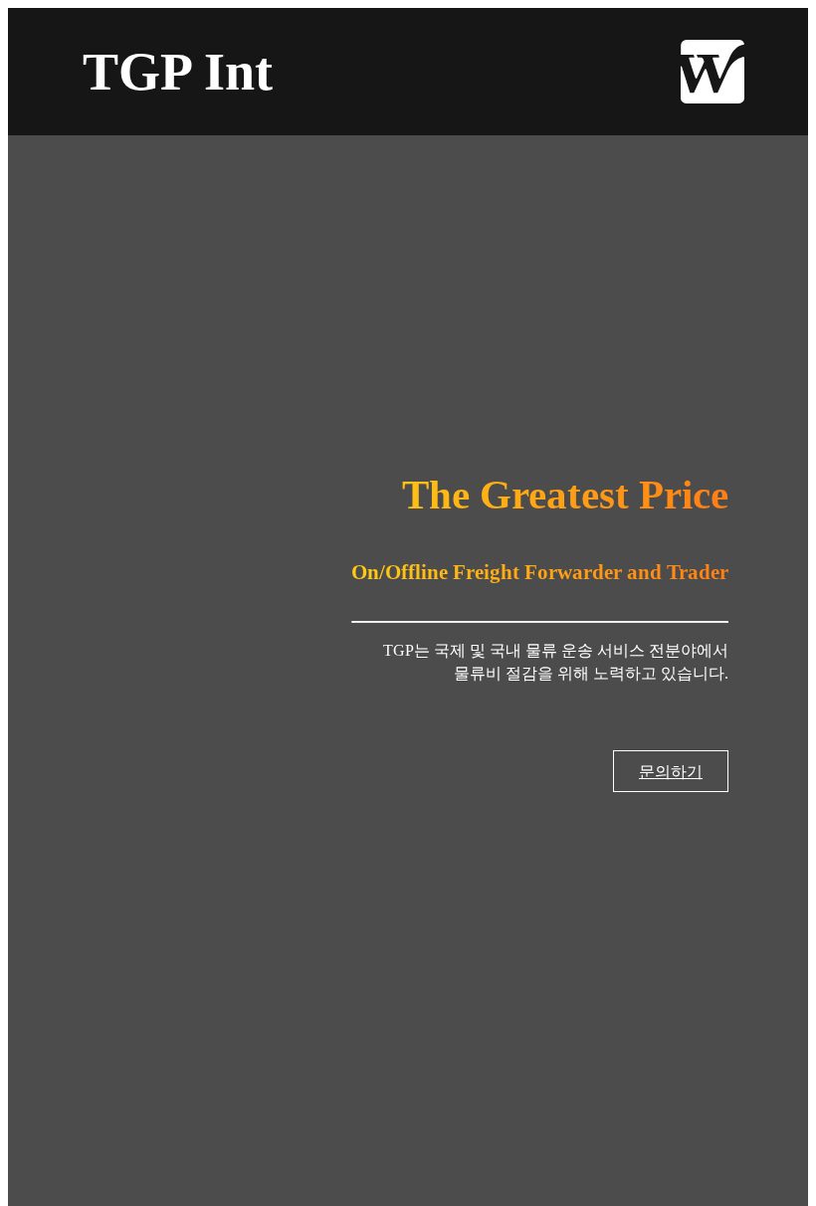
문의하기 (671, 771)
